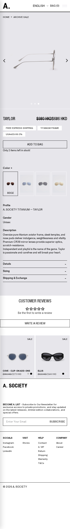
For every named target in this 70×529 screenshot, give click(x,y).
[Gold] (59, 184)
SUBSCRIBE (57, 421)
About (59, 443)
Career (59, 447)
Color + (7, 168)
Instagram (8, 443)
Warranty (43, 459)
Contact (42, 443)
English (39, 6)
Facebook (8, 447)
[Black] (42, 184)
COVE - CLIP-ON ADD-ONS (16, 371)
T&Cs (41, 463)
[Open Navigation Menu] (64, 6)
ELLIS (40, 371)
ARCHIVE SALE (21, 17)
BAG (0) (54, 5)
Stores (26, 443)
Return (41, 451)
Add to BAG (35, 144)
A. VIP (41, 447)
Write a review (35, 323)
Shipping (43, 455)
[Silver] (26, 184)
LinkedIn (7, 451)
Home (6, 17)
